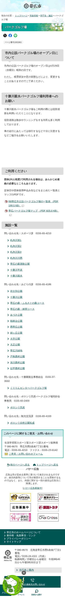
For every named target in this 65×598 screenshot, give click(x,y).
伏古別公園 (16, 291)
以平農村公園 (17, 368)
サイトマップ (14, 541)
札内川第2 (15, 246)
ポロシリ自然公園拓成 (22, 423)
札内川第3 (15, 252)
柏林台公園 (16, 321)
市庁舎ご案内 (26, 570)
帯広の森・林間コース (22, 309)
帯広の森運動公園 (20, 264)
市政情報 (34, 15)
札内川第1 (15, 240)
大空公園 (15, 338)
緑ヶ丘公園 (16, 333)
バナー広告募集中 (33, 488)
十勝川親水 (16, 276)
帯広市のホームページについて (24, 532)
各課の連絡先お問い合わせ (32, 584)
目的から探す (36, 595)
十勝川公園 (16, 297)
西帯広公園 (16, 327)
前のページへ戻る (20, 465)
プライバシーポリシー (19, 538)
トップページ (21, 15)
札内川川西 (16, 258)
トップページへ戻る (47, 465)
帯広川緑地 (16, 350)
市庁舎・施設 (46, 15)
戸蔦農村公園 (17, 356)
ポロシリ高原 (17, 407)
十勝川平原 (16, 270)
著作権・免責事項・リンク (21, 535)
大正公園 (15, 344)
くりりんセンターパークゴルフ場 (28, 388)
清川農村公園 (17, 362)
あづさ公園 (16, 315)
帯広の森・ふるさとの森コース (27, 303)
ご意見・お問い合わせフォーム (26, 454)
